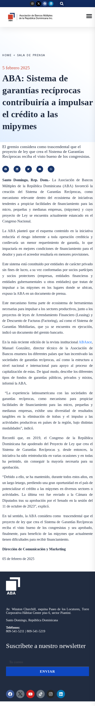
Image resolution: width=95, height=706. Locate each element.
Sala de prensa (31, 55)
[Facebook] (44, 3)
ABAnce (85, 342)
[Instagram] (32, 3)
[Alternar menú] (89, 16)
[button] (61, 3)
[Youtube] (30, 694)
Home (7, 55)
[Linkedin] (50, 3)
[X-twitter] (38, 3)
